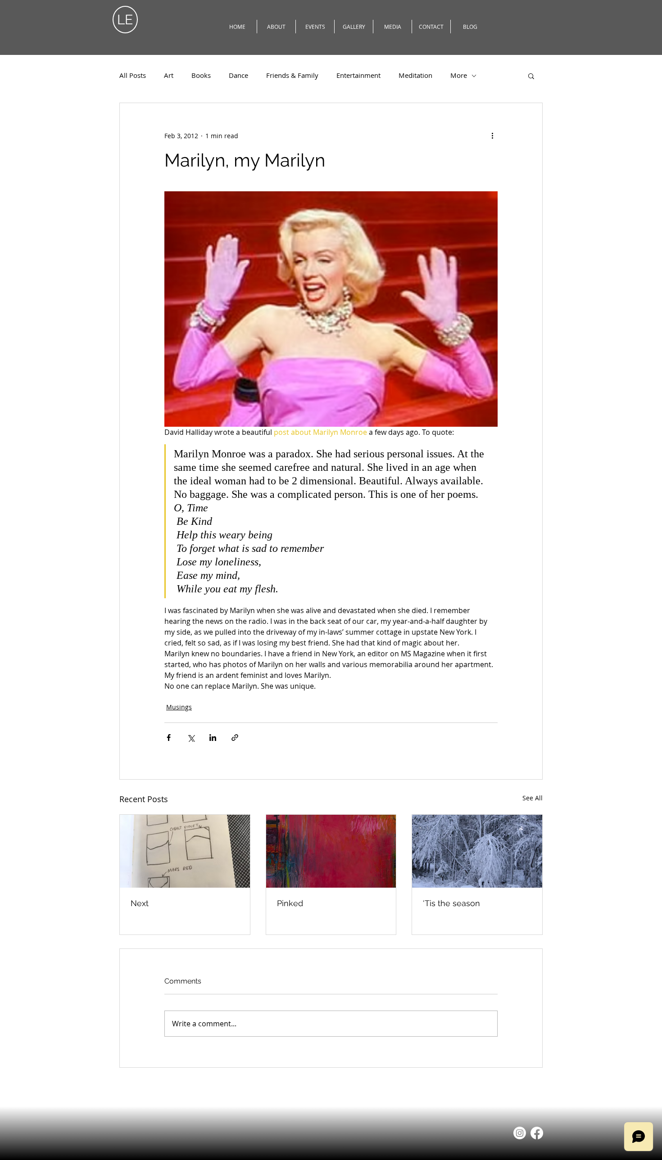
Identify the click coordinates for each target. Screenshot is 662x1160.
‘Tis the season (451, 903)
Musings (179, 707)
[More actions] (492, 135)
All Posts (132, 75)
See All (532, 798)
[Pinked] (331, 851)
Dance (238, 75)
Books (201, 75)
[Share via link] (235, 737)
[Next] (185, 851)
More (458, 75)
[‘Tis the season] (477, 851)
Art (168, 75)
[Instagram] (519, 1133)
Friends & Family (292, 75)
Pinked (290, 903)
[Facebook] (537, 1133)
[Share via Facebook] (168, 737)
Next (140, 903)
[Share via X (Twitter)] (190, 737)
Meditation (415, 75)
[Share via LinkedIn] (213, 737)
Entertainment (358, 75)
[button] (531, 75)
